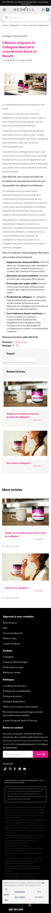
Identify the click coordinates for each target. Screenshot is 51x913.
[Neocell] (24, 9)
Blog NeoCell (14, 25)
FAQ (5, 627)
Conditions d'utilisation (14, 685)
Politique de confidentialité (17, 690)
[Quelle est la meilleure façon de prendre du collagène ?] (25, 394)
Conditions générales (26, 744)
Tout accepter (39, 894)
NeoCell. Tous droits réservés (15, 782)
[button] (43, 10)
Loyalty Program (11, 643)
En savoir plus (6, 894)
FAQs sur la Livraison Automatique (20, 706)
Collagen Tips (20, 341)
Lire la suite (37, 420)
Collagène (8, 656)
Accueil (4, 25)
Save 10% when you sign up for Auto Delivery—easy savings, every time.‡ (25, 3)
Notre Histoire (10, 622)
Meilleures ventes (12, 672)
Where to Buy (10, 638)
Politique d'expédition (14, 701)
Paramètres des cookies (19, 894)
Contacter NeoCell (12, 633)
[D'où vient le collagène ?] (25, 443)
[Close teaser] (29, 905)
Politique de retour (12, 696)
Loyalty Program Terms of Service (20, 720)
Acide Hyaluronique (13, 667)
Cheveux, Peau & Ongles (15, 661)
